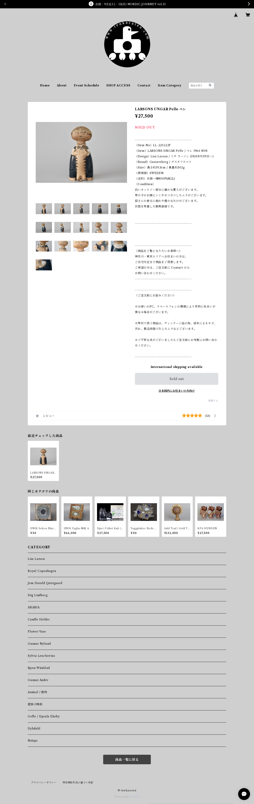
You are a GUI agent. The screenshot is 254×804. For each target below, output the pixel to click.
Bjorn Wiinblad (39, 668)
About (62, 85)
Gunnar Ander (38, 680)
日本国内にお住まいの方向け (177, 391)
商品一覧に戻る (127, 759)
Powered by (122, 796)
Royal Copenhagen (42, 571)
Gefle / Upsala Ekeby (44, 716)
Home (45, 85)
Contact (144, 85)
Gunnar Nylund (39, 643)
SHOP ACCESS (118, 85)
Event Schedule (86, 85)
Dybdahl (34, 728)
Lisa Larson (36, 559)
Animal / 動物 (37, 692)
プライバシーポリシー (43, 782)
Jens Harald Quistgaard (45, 583)
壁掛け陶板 (35, 704)
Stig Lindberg (37, 595)
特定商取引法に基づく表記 (78, 782)
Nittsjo (33, 740)
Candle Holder (39, 619)
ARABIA (34, 607)
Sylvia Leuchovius (41, 656)
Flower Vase (37, 631)
